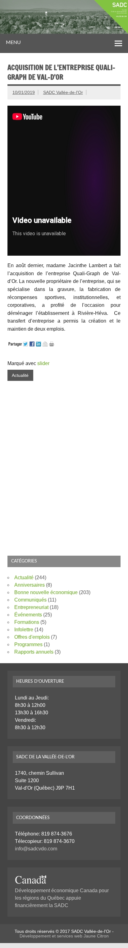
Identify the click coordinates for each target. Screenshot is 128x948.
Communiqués (30, 599)
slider (43, 363)
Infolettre (23, 629)
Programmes (28, 644)
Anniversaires (29, 585)
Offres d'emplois (32, 637)
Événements (28, 614)
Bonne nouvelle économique (46, 592)
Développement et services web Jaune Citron (64, 935)
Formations (26, 622)
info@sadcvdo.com (36, 848)
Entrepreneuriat (31, 607)
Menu (13, 42)
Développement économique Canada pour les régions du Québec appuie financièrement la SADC (62, 898)
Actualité (20, 375)
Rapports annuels (33, 652)
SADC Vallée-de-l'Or (63, 92)
